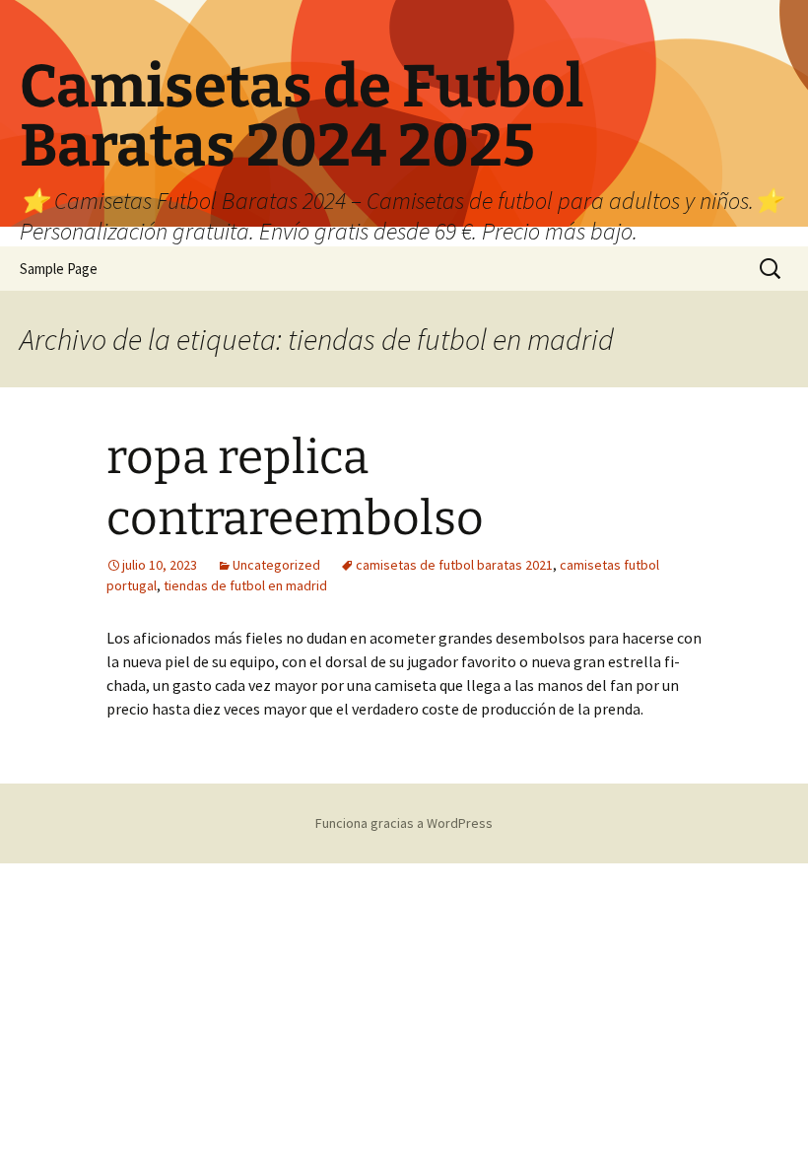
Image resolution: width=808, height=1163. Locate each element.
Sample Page (59, 268)
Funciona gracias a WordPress (404, 823)
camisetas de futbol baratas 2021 (454, 565)
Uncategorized (276, 565)
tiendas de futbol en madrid (245, 585)
